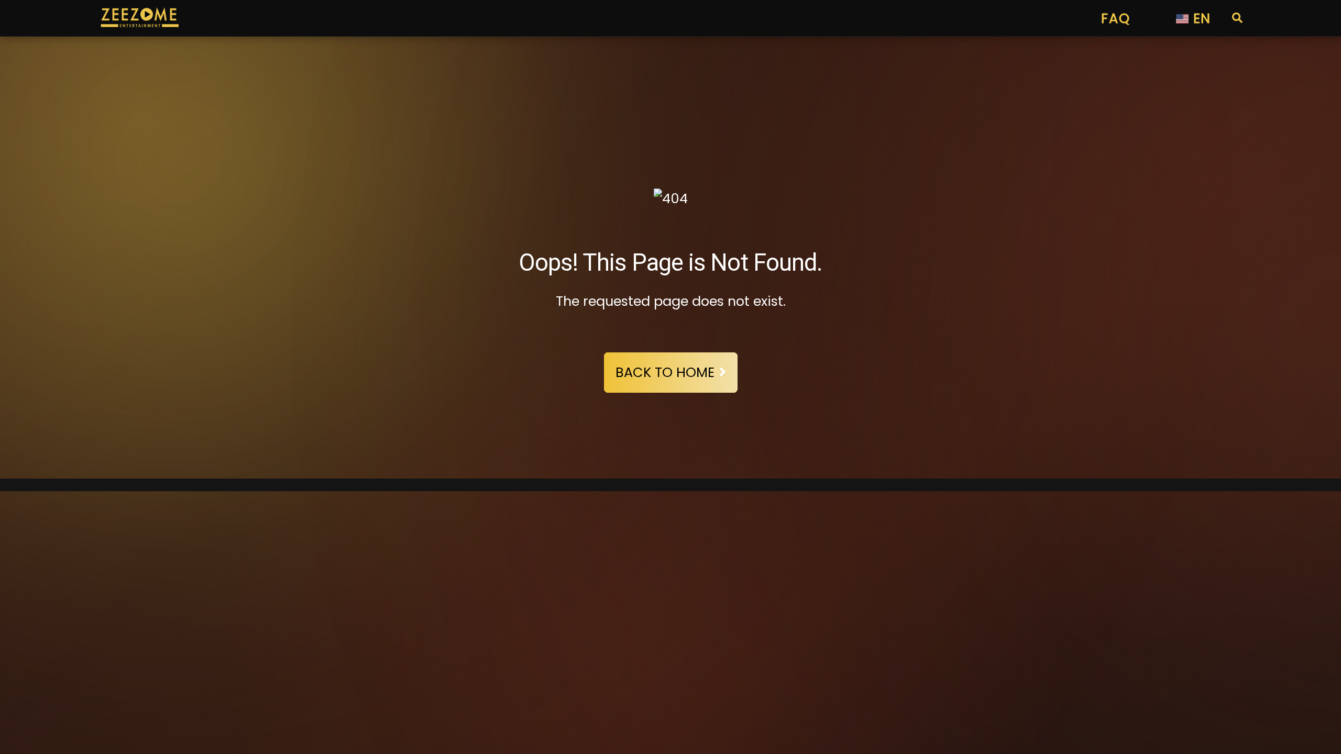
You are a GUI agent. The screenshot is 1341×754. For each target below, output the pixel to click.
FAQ (1115, 18)
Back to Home (665, 372)
